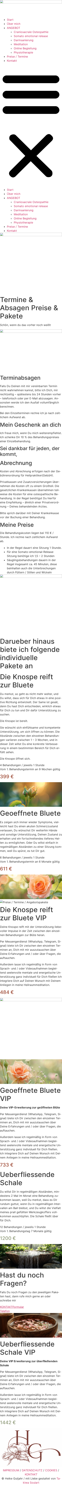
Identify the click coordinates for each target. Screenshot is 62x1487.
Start (10, 19)
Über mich (13, 23)
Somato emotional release (31, 36)
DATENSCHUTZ (32, 1470)
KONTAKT (31, 1474)
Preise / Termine (17, 56)
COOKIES (51, 1470)
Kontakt (12, 60)
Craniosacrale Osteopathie (31, 32)
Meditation (21, 44)
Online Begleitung (25, 48)
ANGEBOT (13, 28)
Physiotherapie (23, 52)
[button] (31, 125)
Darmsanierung (23, 40)
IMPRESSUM (11, 1470)
